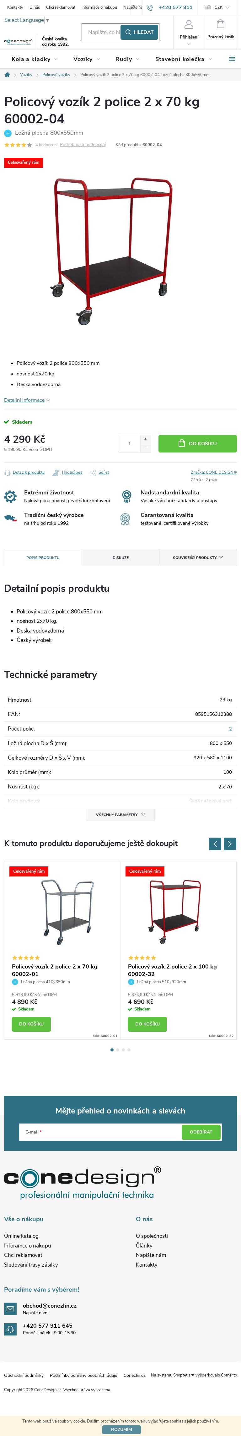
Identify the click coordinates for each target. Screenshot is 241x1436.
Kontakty (15, 7)
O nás (34, 7)
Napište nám (151, 1255)
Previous (215, 844)
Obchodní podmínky (24, 1375)
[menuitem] (35, 59)
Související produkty (195, 557)
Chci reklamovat (60, 7)
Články (144, 1245)
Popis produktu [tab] (43, 557)
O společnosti (152, 1236)
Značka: (214, 472)
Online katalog (21, 1236)
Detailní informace (24, 400)
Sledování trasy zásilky (31, 1264)
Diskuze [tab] (121, 557)
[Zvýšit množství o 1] (145, 439)
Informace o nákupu (99, 7)
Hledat (144, 32)
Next (230, 844)
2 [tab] (117, 1049)
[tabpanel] (62, 950)
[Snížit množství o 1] (145, 448)
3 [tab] (123, 1049)
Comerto (229, 1375)
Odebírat (201, 1132)
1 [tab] (112, 1049)
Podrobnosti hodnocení (83, 144)
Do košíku (203, 443)
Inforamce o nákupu (27, 1245)
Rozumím (121, 1430)
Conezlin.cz (135, 1375)
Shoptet (180, 1375)
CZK (218, 7)
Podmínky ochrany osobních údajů (83, 1375)
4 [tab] (129, 1049)
